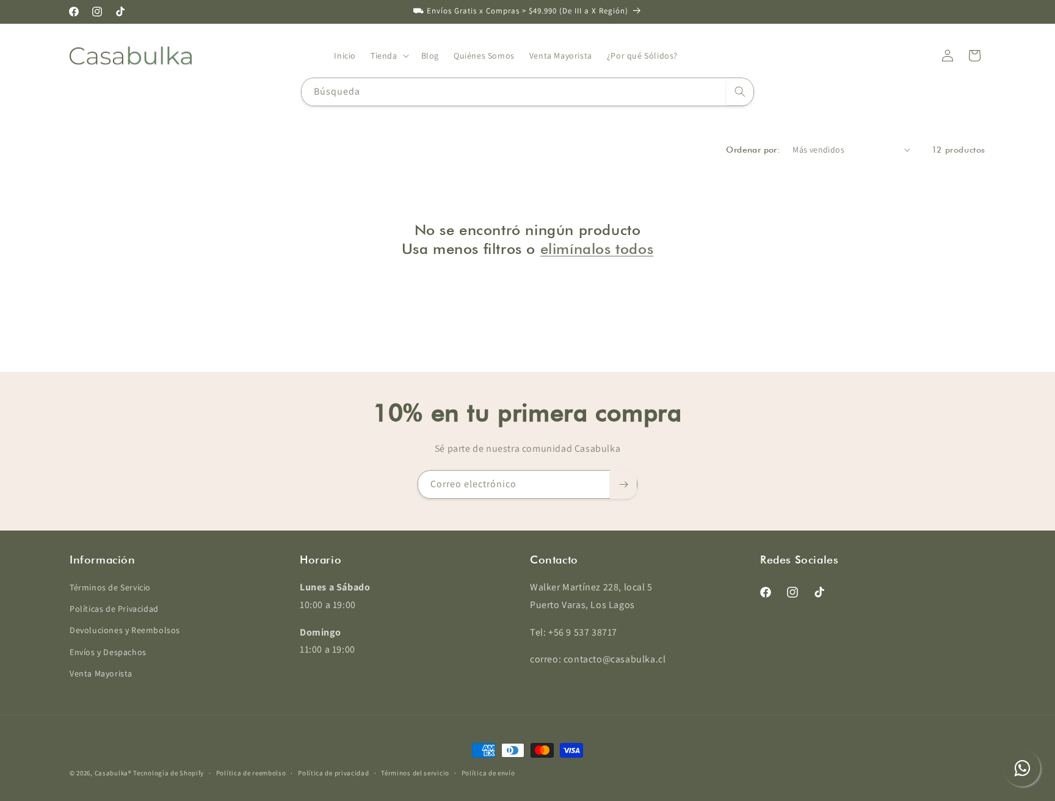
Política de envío (488, 773)
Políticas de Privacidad (114, 608)
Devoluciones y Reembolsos (125, 630)
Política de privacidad (333, 773)
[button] (388, 55)
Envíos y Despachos (108, 652)
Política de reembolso (251, 773)
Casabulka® (113, 773)
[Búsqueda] (740, 91)
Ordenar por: (753, 149)
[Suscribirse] (623, 484)
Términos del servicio (415, 773)
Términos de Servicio (110, 587)
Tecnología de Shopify (168, 773)
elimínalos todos (597, 249)
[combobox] (527, 92)
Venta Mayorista (101, 673)
